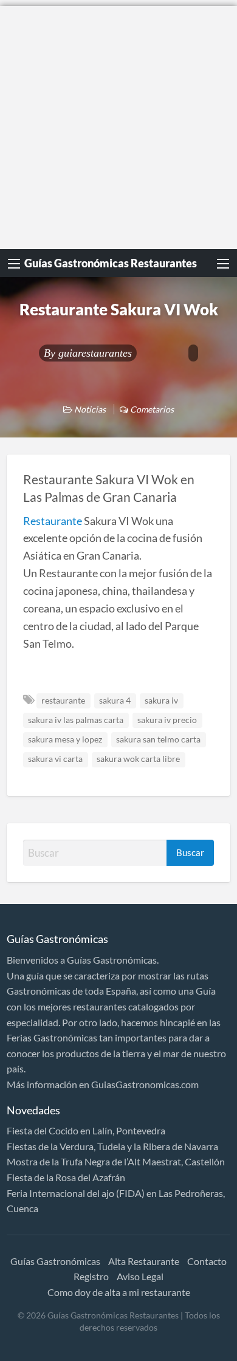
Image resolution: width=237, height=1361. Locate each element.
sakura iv (161, 700)
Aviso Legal (140, 1276)
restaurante (63, 700)
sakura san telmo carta (158, 739)
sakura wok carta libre (138, 759)
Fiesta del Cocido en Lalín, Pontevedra (86, 1130)
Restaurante (52, 520)
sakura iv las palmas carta (75, 720)
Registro (91, 1276)
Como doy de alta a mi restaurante (118, 1292)
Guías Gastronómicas (55, 1261)
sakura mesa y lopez (65, 739)
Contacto (207, 1261)
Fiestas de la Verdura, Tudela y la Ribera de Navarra (112, 1146)
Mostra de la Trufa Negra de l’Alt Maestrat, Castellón (116, 1161)
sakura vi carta (55, 759)
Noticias (90, 409)
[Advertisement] (118, 124)
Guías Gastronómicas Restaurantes (110, 263)
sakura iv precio (167, 720)
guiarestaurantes (95, 353)
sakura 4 (115, 700)
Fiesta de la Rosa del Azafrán (66, 1177)
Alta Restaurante (143, 1261)
